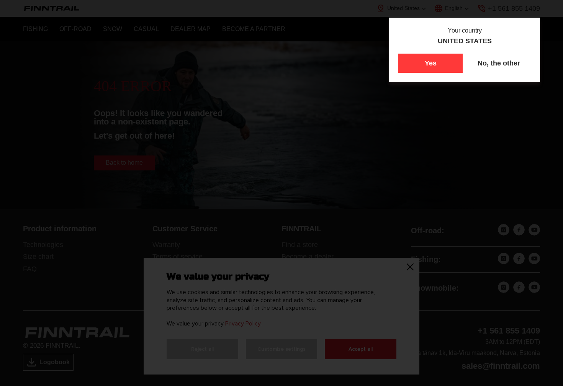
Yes (431, 63)
